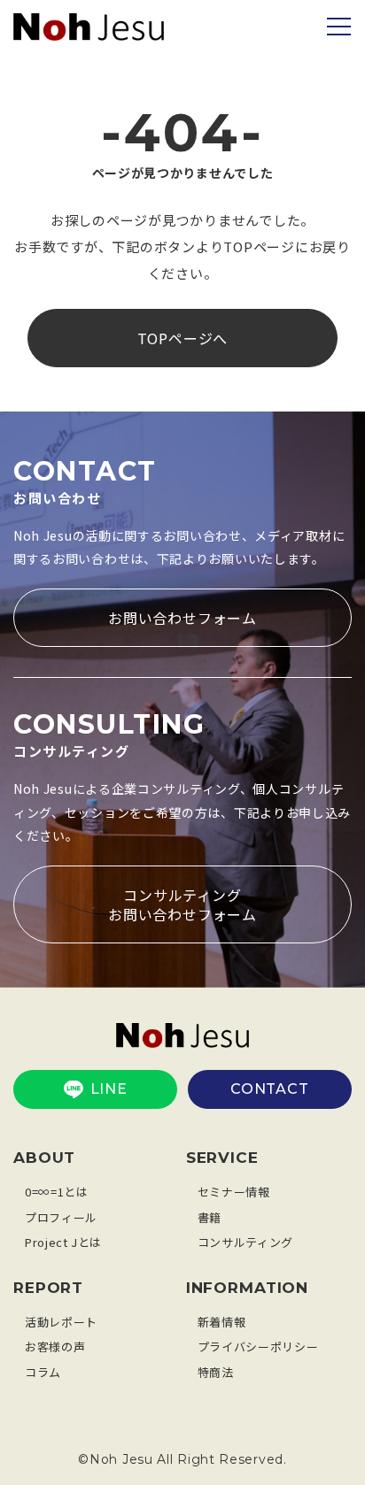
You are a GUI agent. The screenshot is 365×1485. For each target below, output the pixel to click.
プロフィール (61, 1217)
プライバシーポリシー (258, 1346)
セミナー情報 (234, 1191)
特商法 (216, 1372)
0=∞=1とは (57, 1191)
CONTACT (269, 1089)
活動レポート (61, 1321)
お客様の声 (55, 1346)
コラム (43, 1372)
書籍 (209, 1217)
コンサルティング (245, 1242)
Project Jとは (63, 1242)
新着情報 (222, 1321)
